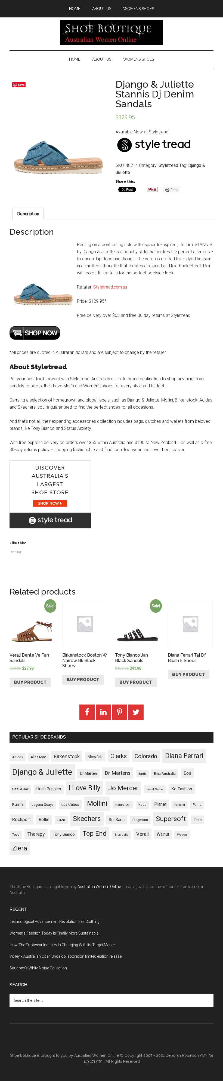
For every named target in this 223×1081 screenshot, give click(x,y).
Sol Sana (117, 819)
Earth (142, 774)
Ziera (19, 848)
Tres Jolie (121, 835)
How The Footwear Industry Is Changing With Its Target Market (63, 945)
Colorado (146, 756)
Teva (15, 835)
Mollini (97, 803)
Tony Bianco (64, 834)
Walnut (163, 834)
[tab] (28, 214)
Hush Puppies (48, 788)
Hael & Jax (20, 789)
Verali (142, 834)
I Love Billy (84, 788)
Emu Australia (165, 773)
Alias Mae (38, 757)
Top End (95, 833)
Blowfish (95, 757)
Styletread (168, 165)
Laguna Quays (43, 805)
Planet (160, 804)
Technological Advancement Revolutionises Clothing (55, 921)
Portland (179, 805)
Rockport (21, 819)
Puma (197, 805)
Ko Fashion (181, 788)
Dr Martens (118, 773)
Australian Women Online (99, 886)
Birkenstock (67, 756)
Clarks (118, 756)
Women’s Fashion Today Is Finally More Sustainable (54, 933)
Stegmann (140, 820)
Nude (142, 805)
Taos (198, 820)
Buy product (30, 682)
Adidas (17, 757)
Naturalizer (123, 805)
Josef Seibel (154, 789)
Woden (182, 835)
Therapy (36, 834)
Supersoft (171, 819)
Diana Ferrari (184, 756)
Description (28, 213)
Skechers (87, 819)
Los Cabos (70, 804)
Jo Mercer (123, 788)
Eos (187, 773)
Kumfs (18, 804)
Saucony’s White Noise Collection (38, 968)
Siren (61, 820)
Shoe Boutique (111, 32)
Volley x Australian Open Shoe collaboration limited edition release (66, 956)
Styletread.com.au (110, 287)
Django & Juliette (42, 772)
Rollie (44, 819)
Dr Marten (88, 773)
